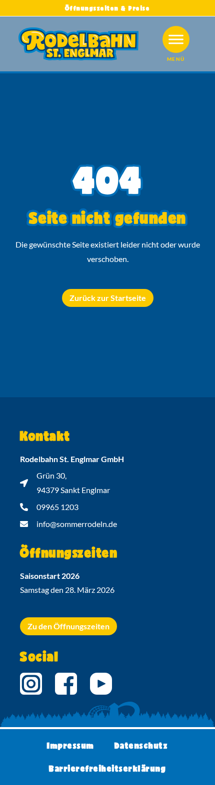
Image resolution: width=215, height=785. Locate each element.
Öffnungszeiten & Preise (107, 8)
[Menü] (176, 39)
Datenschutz (141, 745)
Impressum (70, 745)
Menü (176, 59)
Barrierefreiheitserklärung (107, 768)
